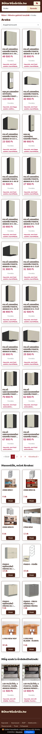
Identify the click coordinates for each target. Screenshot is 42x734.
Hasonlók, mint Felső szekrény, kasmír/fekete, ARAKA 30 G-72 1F (31, 194)
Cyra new (28, 527)
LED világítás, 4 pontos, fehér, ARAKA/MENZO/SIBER (12, 685)
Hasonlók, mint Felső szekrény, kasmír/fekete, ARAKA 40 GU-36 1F (10, 151)
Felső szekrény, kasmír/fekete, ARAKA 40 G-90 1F (10, 222)
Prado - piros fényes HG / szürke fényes (30, 603)
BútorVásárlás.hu (14, 3)
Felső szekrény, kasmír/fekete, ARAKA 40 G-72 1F (31, 221)
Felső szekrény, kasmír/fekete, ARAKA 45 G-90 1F (31, 51)
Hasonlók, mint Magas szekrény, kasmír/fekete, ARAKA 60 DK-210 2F (31, 151)
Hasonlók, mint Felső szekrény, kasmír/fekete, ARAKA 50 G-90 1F (10, 322)
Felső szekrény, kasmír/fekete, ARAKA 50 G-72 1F (31, 306)
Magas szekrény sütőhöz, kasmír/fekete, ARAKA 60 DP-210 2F (10, 96)
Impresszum (15, 723)
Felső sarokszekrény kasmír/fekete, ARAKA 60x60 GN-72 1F (31, 436)
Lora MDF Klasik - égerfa (30, 639)
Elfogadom (29, 732)
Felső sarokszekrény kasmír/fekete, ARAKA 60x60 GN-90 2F (10, 394)
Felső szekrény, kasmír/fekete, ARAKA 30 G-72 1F (31, 179)
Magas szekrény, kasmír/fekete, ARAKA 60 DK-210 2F (31, 139)
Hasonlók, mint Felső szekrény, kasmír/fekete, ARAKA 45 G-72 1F (31, 279)
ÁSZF (24, 723)
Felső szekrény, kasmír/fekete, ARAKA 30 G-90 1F (10, 179)
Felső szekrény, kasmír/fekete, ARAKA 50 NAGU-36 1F (10, 350)
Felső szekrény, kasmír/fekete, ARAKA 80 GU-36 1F (31, 95)
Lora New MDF (9, 638)
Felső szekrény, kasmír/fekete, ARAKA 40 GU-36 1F (10, 137)
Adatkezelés (32, 723)
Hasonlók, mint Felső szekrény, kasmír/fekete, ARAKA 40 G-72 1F (31, 236)
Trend (16, 726)
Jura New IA (29, 490)
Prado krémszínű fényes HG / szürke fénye (9, 567)
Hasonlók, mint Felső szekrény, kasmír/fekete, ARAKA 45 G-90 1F (31, 66)
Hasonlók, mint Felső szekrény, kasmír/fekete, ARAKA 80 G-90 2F (10, 66)
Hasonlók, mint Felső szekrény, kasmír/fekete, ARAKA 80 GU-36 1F (31, 109)
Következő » (34, 456)
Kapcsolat (4, 723)
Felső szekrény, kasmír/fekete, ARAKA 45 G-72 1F (31, 264)
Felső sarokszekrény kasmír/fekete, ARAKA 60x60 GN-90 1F (10, 436)
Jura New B (8, 527)
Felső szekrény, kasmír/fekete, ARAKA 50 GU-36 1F (31, 350)
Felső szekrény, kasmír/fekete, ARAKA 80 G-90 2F (10, 52)
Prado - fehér (30, 564)
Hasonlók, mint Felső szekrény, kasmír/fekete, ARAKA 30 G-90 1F (10, 194)
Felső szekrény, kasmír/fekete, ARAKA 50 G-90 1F (10, 306)
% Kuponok (24, 726)
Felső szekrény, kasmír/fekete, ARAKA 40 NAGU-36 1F (10, 265)
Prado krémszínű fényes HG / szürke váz (7, 604)
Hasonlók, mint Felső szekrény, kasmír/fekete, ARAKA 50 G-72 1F (31, 322)
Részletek (19, 732)
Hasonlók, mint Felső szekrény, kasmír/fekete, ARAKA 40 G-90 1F (10, 236)
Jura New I (7, 490)
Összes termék (6, 726)
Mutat (10, 501)
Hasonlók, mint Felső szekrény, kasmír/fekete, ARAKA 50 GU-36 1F (31, 364)
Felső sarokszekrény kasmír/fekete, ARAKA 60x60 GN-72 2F (31, 394)
